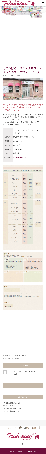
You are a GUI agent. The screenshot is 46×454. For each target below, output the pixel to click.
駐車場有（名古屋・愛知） (13, 358)
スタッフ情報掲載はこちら (11, 411)
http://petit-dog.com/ (20, 157)
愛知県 (18, 75)
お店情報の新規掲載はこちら (11, 403)
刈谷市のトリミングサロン (9, 75)
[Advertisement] (23, 42)
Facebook (23, 386)
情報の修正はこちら (9, 406)
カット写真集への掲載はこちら (12, 408)
